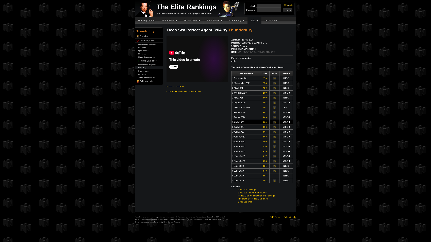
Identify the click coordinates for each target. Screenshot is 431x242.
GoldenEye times (148, 40)
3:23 (265, 161)
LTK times (142, 54)
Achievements (146, 81)
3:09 (265, 141)
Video (274, 78)
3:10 (265, 146)
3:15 (265, 151)
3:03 (265, 117)
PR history (142, 47)
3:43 (265, 171)
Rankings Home (146, 20)
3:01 (265, 103)
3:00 (265, 98)
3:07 (265, 132)
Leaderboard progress (147, 44)
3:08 (265, 137)
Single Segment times (146, 57)
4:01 (265, 180)
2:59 (265, 88)
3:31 (265, 166)
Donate (176, 222)
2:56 (265, 78)
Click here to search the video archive (184, 91)
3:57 (265, 176)
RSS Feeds (275, 217)
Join (291, 5)
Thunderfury (240, 30)
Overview (144, 36)
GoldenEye (168, 20)
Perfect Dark (190, 20)
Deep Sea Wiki (245, 202)
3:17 (265, 156)
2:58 (265, 83)
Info (253, 20)
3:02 (265, 107)
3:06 (265, 127)
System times (143, 51)
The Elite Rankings (186, 7)
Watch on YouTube (175, 86)
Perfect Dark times (148, 61)
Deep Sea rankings (247, 190)
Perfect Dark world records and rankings (256, 196)
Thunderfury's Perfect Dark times (253, 199)
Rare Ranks (213, 20)
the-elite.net (271, 20)
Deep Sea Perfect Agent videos (252, 193)
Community (235, 20)
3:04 (265, 122)
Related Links (290, 217)
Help (286, 5)
